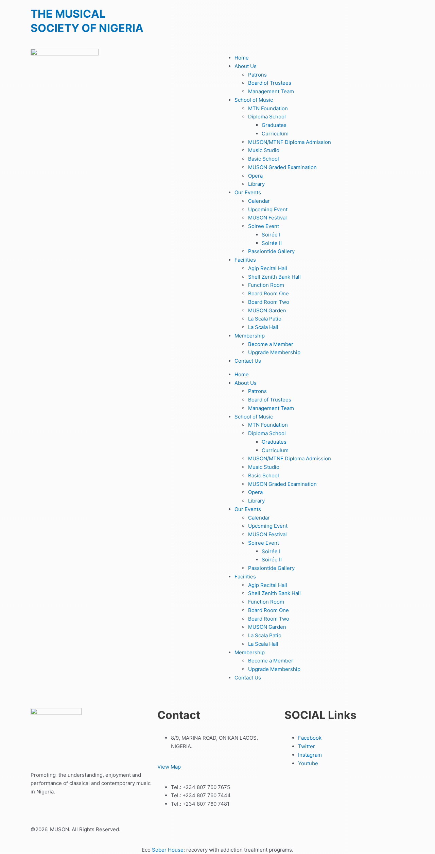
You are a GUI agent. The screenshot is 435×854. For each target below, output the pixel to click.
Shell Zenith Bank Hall (274, 277)
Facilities (245, 260)
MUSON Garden (267, 310)
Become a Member (270, 344)
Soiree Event (263, 226)
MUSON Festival (267, 217)
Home (241, 57)
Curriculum (275, 133)
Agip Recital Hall (267, 268)
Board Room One (268, 293)
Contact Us (247, 361)
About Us (245, 66)
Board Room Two (268, 302)
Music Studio (263, 150)
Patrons (257, 74)
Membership (249, 335)
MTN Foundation (268, 108)
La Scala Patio (264, 318)
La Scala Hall (263, 327)
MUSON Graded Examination (282, 167)
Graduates (274, 125)
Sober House (168, 850)
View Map (169, 766)
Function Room (266, 285)
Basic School (263, 158)
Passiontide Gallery (271, 251)
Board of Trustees (269, 83)
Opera (255, 176)
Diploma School (267, 116)
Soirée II (272, 243)
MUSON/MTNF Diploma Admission (289, 142)
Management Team (271, 91)
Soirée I (271, 234)
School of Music (253, 100)
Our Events (247, 192)
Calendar (259, 201)
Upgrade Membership (274, 352)
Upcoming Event (268, 209)
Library (256, 184)
